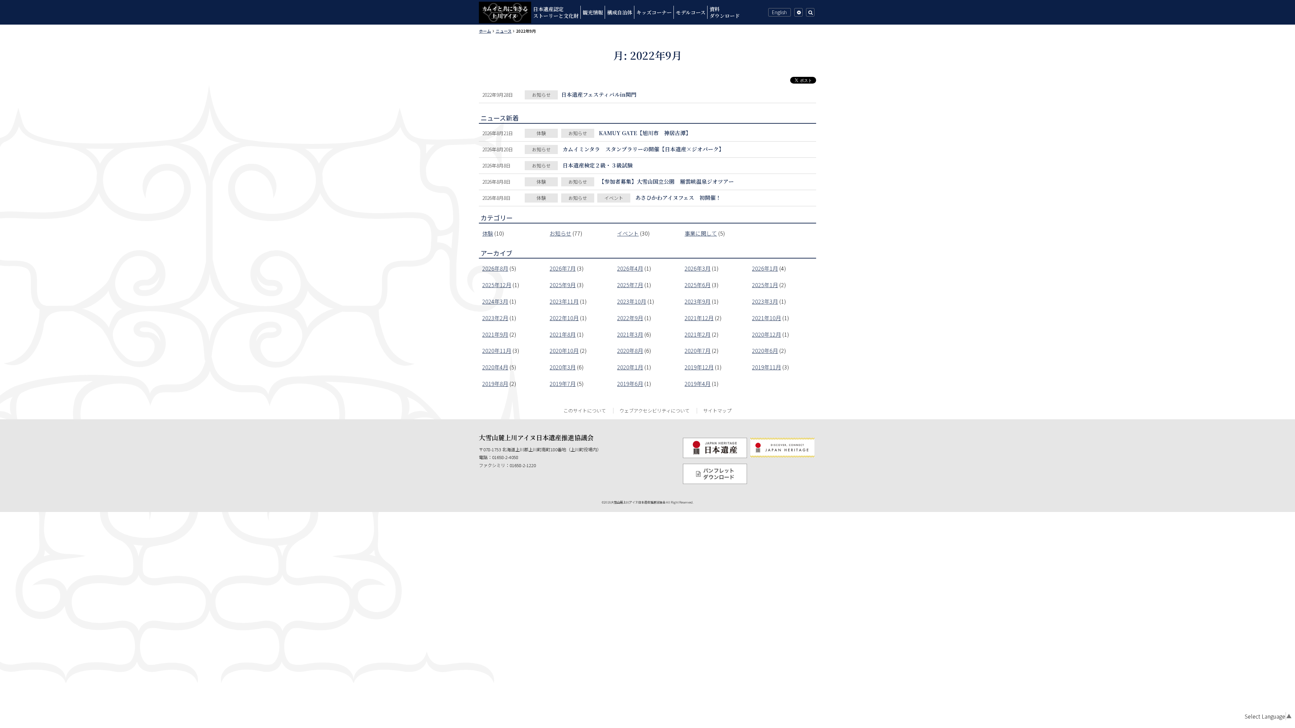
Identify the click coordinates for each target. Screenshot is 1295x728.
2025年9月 (563, 285)
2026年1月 (765, 268)
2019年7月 (563, 384)
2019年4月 (698, 384)
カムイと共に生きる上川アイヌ (505, 12)
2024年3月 (495, 301)
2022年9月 (630, 318)
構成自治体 (619, 12)
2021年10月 (766, 318)
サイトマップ (717, 410)
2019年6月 (630, 384)
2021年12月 (699, 318)
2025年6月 (698, 285)
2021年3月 (630, 334)
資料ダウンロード (725, 12)
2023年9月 (698, 301)
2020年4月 (495, 367)
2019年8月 (495, 384)
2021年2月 (698, 334)
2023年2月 (495, 318)
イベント (628, 233)
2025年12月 (496, 285)
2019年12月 (699, 367)
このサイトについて (585, 410)
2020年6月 (765, 350)
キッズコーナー (654, 12)
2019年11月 (766, 367)
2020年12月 (766, 334)
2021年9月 (495, 334)
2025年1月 (765, 285)
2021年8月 (563, 334)
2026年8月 (495, 268)
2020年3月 (563, 367)
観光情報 (593, 12)
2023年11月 (564, 301)
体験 (487, 233)
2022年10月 (564, 318)
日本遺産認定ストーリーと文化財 (556, 12)
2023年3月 (765, 301)
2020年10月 (564, 350)
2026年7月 (563, 268)
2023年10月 (631, 301)
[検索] (810, 12)
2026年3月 (698, 268)
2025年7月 (630, 285)
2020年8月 (630, 350)
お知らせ (560, 233)
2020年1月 (630, 367)
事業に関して (701, 233)
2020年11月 (496, 350)
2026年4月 (630, 268)
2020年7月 (698, 350)
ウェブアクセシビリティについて (655, 410)
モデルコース (691, 12)
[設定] (798, 12)
